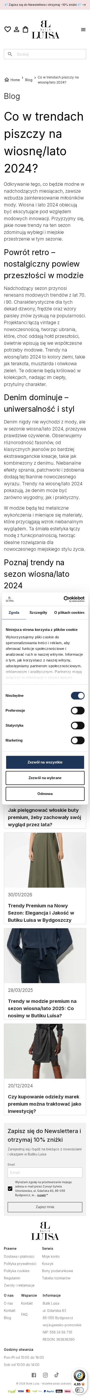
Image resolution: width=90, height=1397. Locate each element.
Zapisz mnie (45, 1207)
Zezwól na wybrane (45, 778)
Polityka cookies (17, 1271)
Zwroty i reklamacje (19, 1285)
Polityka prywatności (20, 1263)
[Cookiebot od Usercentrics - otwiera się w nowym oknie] (64, 599)
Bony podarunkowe (57, 1271)
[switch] (77, 710)
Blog (7, 1318)
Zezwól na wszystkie (45, 762)
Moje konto (51, 1256)
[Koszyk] (25, 29)
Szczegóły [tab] (38, 612)
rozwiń (41, 1195)
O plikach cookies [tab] (69, 612)
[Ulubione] (8, 29)
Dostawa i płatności (19, 1256)
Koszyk (47, 1263)
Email (11, 1164)
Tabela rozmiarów (56, 1278)
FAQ (24, 1314)
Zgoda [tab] (14, 612)
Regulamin (12, 1278)
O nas (8, 1303)
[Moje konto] (16, 29)
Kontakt (9, 1310)
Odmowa (45, 794)
